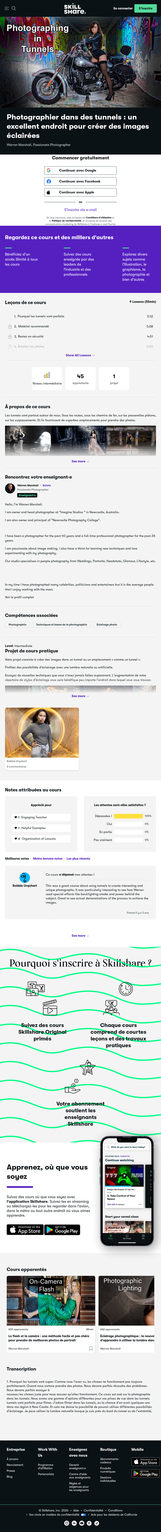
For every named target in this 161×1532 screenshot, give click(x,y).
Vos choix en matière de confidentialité (54, 1514)
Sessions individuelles (108, 1479)
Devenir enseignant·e (77, 1466)
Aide (76, 1510)
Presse (11, 1470)
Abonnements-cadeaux (109, 1460)
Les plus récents (78, 858)
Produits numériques (107, 1470)
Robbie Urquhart (17, 761)
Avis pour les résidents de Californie (114, 1514)
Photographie (17, 624)
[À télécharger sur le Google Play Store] (142, 1473)
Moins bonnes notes (47, 858)
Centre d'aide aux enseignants (79, 1476)
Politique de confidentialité (66, 220)
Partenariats (46, 1474)
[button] (6, 8)
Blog (9, 1476)
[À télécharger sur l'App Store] (142, 1462)
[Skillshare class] (51, 1301)
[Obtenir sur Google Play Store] (63, 1230)
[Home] (75, 8)
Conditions (115, 1510)
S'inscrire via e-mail (80, 210)
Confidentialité (93, 1510)
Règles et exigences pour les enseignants (79, 1487)
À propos (12, 1459)
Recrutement (15, 1464)
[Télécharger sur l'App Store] (24, 1230)
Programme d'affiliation (45, 1466)
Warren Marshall (34, 485)
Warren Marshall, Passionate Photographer (39, 145)
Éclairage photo (107, 624)
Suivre (47, 485)
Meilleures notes (17, 858)
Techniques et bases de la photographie (61, 624)
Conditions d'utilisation (99, 217)
